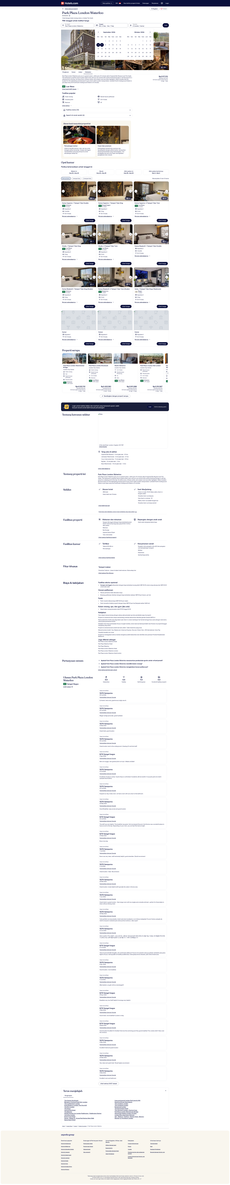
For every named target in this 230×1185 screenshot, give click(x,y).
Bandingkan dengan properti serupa (116, 396)
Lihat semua (66, 105)
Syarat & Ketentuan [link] (133, 1143)
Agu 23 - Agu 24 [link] (74, 173)
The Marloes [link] (68, 1112)
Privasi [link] (129, 1146)
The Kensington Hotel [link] (121, 1108)
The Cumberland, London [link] (72, 1104)
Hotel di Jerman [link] (65, 1158)
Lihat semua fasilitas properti (107, 537)
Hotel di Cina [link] (64, 1163)
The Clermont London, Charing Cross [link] (126, 1110)
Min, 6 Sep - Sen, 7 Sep (106, 26)
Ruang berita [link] (109, 1148)
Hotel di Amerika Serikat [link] (67, 1149)
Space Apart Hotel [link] (69, 1120)
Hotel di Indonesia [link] (66, 1143)
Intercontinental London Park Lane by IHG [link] (127, 1100)
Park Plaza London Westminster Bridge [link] (126, 1112)
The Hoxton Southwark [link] (71, 1100)
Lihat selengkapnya (104, 468)
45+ (164, 67)
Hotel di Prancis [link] (65, 1169)
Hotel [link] (63, 1126)
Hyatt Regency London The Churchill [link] (75, 1105)
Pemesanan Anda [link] (87, 1143)
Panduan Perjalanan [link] (155, 1149)
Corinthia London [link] (69, 1115)
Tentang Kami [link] (153, 1143)
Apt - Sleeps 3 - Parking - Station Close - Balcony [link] (129, 1116)
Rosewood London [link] (120, 1107)
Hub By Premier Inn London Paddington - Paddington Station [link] (82, 1113)
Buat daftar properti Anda (132, 3)
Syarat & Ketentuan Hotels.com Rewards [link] (136, 1157)
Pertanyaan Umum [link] (88, 1146)
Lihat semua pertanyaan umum (107, 670)
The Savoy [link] (67, 1108)
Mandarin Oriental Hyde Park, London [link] (75, 1102)
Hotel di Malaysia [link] (65, 1146)
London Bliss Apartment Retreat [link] (124, 1115)
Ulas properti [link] (86, 1152)
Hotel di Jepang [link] (65, 1152)
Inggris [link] (75, 1126)
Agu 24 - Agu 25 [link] (101, 173)
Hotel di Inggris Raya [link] (66, 1166)
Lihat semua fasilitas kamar (106, 557)
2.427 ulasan (67, 687)
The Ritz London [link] (69, 1107)
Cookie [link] (130, 1149)
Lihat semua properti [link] (71, 9)
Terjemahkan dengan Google (108, 697)
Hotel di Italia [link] (64, 1160)
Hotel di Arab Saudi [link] (66, 1155)
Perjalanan (155, 3)
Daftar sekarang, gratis (160, 406)
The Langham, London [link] (121, 1104)
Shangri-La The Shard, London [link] (124, 1118)
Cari (165, 25)
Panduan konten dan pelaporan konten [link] (136, 1152)
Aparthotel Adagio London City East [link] (126, 1113)
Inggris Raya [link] (69, 1126)
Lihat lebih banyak (104, 505)
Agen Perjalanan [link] (110, 1153)
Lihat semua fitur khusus (105, 573)
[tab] (68, 1096)
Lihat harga (89, 220)
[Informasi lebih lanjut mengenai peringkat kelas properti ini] (69, 16)
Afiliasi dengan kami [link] (111, 1145)
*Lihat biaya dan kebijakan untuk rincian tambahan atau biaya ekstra (116, 512)
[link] (164, 8)
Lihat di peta (103, 446)
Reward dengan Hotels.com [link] (157, 1152)
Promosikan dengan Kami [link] (112, 1151)
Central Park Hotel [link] (69, 1110)
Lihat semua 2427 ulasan (108, 1083)
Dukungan (146, 3)
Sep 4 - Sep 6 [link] (156, 173)
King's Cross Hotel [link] (69, 1116)
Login (167, 3)
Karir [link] (151, 1146)
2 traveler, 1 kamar (138, 26)
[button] (105, 41)
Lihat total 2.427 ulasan (69, 89)
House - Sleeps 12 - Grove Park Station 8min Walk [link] (79, 1118)
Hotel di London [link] (83, 1126)
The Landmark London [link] (121, 1105)
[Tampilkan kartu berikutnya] (167, 373)
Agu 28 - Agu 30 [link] (129, 173)
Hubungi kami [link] (86, 1149)
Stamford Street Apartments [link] (123, 1102)
